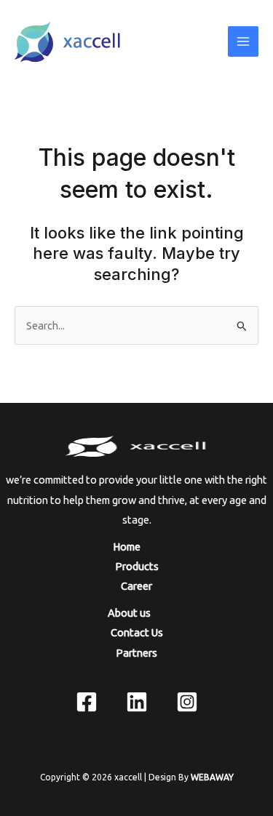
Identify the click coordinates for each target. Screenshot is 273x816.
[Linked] (137, 702)
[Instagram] (187, 702)
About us (137, 613)
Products (137, 566)
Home (136, 546)
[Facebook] (87, 702)
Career (136, 586)
